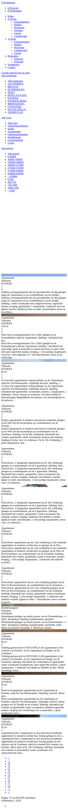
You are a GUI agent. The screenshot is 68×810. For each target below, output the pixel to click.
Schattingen (13, 64)
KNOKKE (13, 98)
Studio (11, 128)
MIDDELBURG (16, 103)
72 (9, 769)
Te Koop (12, 19)
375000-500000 (16, 170)
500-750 (12, 182)
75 (9, 778)
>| (8, 792)
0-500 (10, 179)
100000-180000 (16, 162)
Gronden (18, 30)
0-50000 (12, 156)
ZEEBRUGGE (15, 112)
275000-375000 (16, 168)
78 (9, 786)
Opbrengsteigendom (18, 134)
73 (9, 772)
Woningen (19, 27)
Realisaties (13, 56)
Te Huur (12, 39)
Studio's (18, 24)
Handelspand (14, 137)
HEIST (11, 92)
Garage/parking (15, 140)
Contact (11, 67)
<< (9, 761)
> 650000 (12, 176)
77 (9, 784)
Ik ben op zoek (22, 72)
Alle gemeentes (15, 81)
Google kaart (8, 72)
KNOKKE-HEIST (17, 101)
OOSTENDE (14, 106)
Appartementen (21, 22)
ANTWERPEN (16, 83)
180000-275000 (16, 165)
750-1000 (12, 185)
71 (9, 766)
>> (9, 789)
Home (11, 16)
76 (9, 781)
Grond (11, 143)
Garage (17, 33)
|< (8, 758)
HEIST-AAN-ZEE (17, 95)
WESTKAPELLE (17, 109)
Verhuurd (18, 61)
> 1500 (11, 190)
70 (9, 764)
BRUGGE (13, 86)
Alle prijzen (13, 153)
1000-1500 (13, 187)
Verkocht (18, 59)
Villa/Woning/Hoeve (18, 126)
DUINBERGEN (16, 89)
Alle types (13, 123)
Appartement (14, 131)
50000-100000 (15, 159)
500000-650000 (16, 173)
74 (9, 775)
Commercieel (20, 36)
